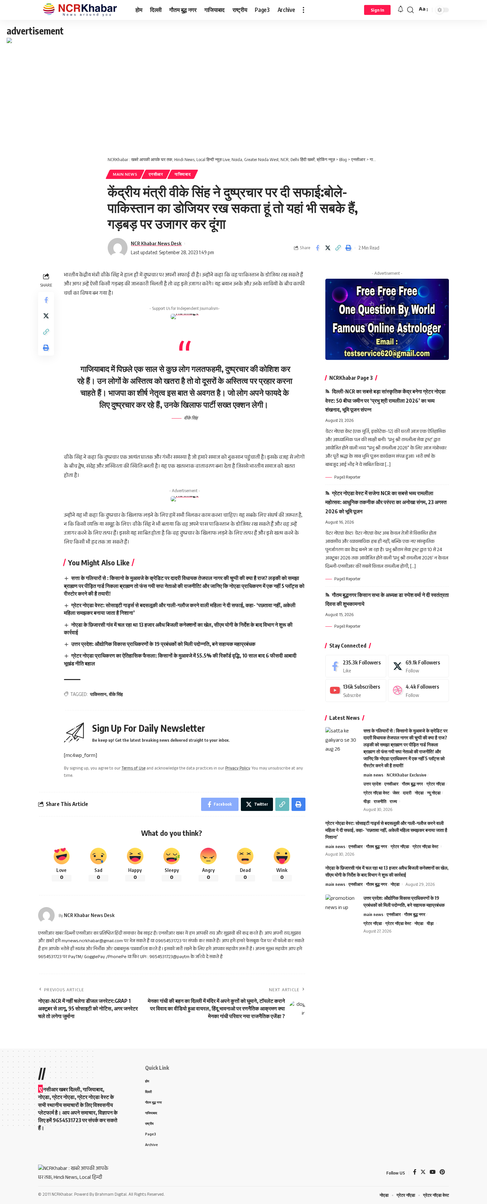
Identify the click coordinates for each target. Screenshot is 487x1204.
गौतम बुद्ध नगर (412, 783)
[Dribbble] (418, 690)
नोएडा (419, 792)
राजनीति (380, 801)
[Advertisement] (243, 95)
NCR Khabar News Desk (156, 243)
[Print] (348, 248)
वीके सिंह (116, 694)
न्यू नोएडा (434, 792)
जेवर (396, 792)
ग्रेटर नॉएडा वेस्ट (376, 792)
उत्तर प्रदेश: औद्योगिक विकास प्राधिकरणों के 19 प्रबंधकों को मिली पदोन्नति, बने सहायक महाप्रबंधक (163, 644)
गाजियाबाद (183, 174)
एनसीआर (156, 174)
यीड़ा (366, 801)
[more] (303, 10)
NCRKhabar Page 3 (351, 377)
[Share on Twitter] (327, 248)
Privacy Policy (237, 769)
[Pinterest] (442, 1173)
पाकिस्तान (98, 694)
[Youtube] (355, 690)
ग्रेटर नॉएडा (435, 783)
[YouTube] (433, 1173)
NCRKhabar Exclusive (406, 774)
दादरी (407, 792)
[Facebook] (355, 666)
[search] (410, 10)
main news (125, 174)
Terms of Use (133, 769)
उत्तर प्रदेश (372, 783)
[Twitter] (418, 666)
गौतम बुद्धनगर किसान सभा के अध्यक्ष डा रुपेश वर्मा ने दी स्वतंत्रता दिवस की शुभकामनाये (387, 599)
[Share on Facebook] (317, 248)
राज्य (393, 801)
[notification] (400, 10)
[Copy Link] (338, 248)
